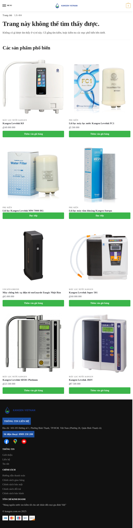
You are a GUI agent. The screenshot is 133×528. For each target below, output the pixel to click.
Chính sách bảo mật (12, 484)
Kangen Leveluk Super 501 (83, 292)
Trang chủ (7, 15)
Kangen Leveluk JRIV (81, 380)
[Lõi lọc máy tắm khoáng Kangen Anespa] (99, 173)
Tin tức (5, 464)
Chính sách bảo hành (13, 493)
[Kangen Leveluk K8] (33, 86)
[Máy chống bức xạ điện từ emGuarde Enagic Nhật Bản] (33, 255)
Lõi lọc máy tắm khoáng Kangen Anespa (90, 210)
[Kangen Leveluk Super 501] (99, 255)
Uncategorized (11, 289)
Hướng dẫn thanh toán (13, 475)
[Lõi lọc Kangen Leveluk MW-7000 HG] (33, 173)
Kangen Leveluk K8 (13, 123)
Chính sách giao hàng (13, 480)
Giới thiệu (7, 455)
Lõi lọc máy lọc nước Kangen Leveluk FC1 (91, 123)
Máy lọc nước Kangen (15, 120)
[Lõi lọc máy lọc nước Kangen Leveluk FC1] (99, 86)
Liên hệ (6, 459)
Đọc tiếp (33, 215)
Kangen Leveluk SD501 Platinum (20, 380)
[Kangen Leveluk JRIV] (99, 343)
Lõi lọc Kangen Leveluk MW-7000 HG (23, 210)
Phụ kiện (73, 120)
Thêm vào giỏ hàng (33, 134)
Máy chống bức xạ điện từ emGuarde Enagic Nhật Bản (32, 292)
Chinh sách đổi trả (11, 489)
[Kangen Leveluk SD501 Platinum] (33, 343)
